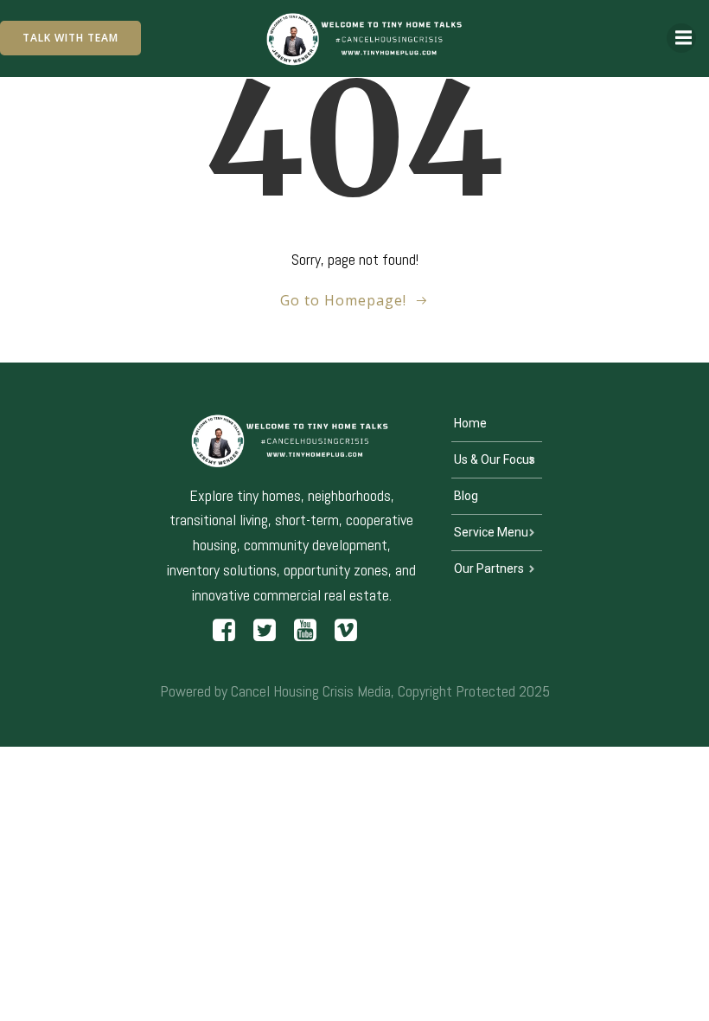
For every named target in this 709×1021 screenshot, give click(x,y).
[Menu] (681, 38)
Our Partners (489, 568)
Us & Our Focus (494, 459)
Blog (466, 496)
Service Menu (491, 532)
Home (470, 423)
